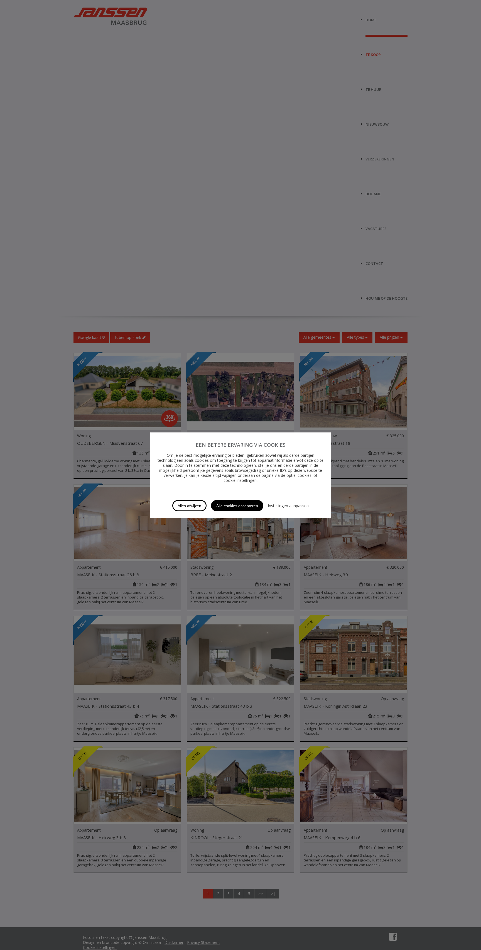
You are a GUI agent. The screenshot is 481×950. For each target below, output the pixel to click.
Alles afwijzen (189, 505)
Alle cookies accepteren (237, 505)
